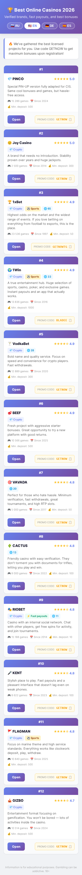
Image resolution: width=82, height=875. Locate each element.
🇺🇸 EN (32, 26)
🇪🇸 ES (67, 26)
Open (16, 119)
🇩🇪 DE (49, 26)
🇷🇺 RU (15, 26)
